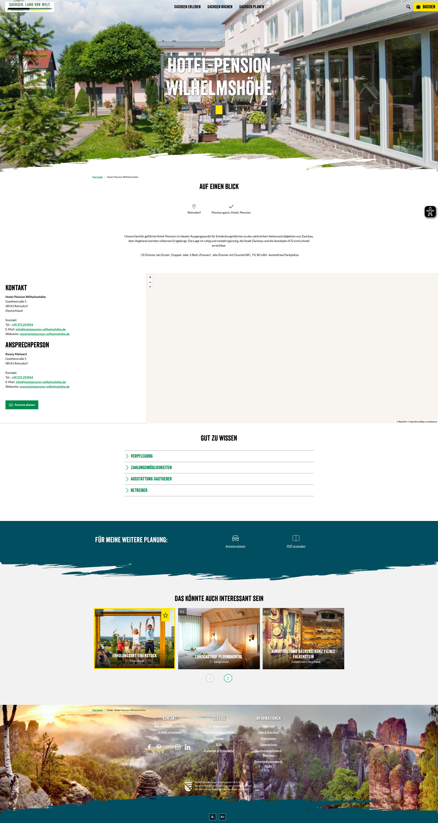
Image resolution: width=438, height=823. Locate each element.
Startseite (97, 176)
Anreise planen (219, 726)
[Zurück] (210, 678)
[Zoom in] (150, 277)
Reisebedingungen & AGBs (268, 764)
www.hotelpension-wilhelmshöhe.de (45, 334)
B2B (219, 744)
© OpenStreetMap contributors (422, 421)
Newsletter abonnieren (219, 732)
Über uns (268, 726)
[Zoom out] (150, 282)
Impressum (268, 738)
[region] (292, 348)
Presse (219, 738)
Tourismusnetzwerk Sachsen (268, 753)
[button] (219, 109)
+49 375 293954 (22, 324)
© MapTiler (401, 421)
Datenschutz (268, 744)
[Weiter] (228, 678)
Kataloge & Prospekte (219, 751)
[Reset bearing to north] (150, 287)
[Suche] (408, 7)
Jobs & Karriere (268, 732)
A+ (222, 817)
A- (212, 817)
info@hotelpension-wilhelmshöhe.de (41, 329)
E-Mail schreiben (169, 732)
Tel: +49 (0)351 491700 (169, 726)
